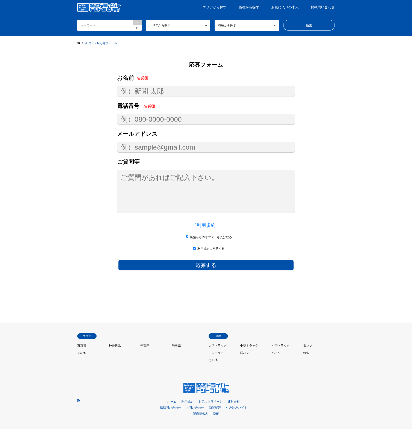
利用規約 (187, 401)
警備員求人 (200, 413)
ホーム (171, 401)
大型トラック (218, 345)
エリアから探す (215, 7)
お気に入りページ (210, 401)
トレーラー (216, 353)
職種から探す (249, 7)
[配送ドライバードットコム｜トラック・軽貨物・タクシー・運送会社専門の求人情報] (99, 7)
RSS (78, 400)
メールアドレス (137, 134)
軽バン (244, 353)
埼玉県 (176, 345)
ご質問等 (128, 162)
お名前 (132, 78)
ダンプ (307, 345)
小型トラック (281, 345)
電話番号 (136, 106)
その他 (81, 353)
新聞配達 (215, 407)
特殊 (306, 353)
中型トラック (249, 345)
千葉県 (144, 345)
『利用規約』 (206, 225)
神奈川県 (115, 345)
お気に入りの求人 (285, 7)
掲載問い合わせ (323, 7)
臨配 (216, 413)
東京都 (81, 345)
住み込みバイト (236, 407)
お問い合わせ (195, 407)
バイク (276, 353)
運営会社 (234, 401)
